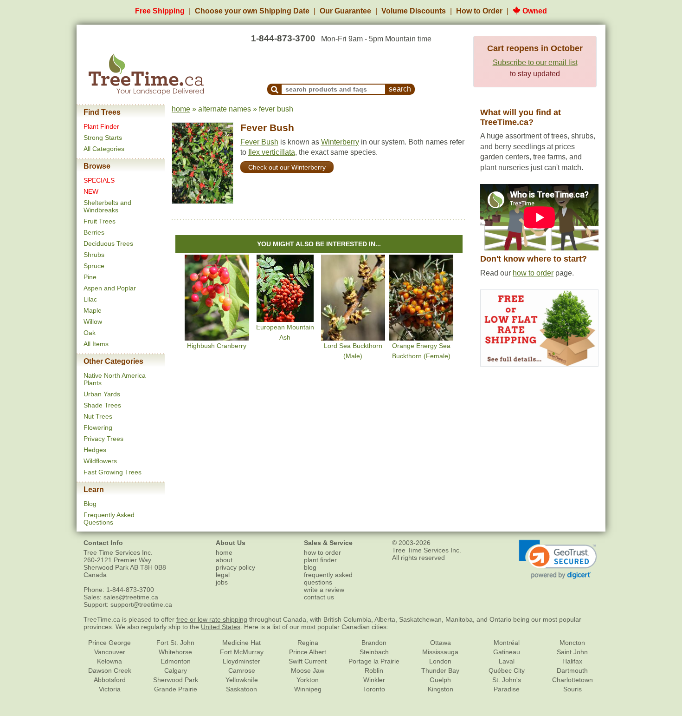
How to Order (479, 11)
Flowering (98, 427)
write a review (324, 589)
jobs (222, 582)
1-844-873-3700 (283, 38)
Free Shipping (160, 11)
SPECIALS (99, 180)
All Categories (104, 148)
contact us (319, 597)
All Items (96, 344)
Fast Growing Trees (113, 472)
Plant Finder (101, 126)
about (224, 560)
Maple (93, 310)
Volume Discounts (413, 11)
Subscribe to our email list (535, 62)
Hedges (95, 449)
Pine (90, 277)
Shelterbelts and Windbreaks (107, 206)
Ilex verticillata (271, 152)
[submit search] (274, 89)
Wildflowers (100, 461)
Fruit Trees (100, 221)
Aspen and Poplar (110, 288)
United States (220, 627)
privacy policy (235, 567)
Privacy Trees (103, 438)
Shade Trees (102, 405)
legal (223, 574)
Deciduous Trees (108, 243)
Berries (94, 232)
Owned (534, 11)
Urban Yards (102, 394)
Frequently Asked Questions (109, 518)
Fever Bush (267, 127)
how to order (533, 273)
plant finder (320, 560)
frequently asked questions (328, 578)
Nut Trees (98, 416)
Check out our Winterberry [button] (287, 167)
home (181, 109)
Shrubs (94, 254)
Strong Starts (103, 137)
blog (310, 567)
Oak (90, 332)
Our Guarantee (345, 11)
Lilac (90, 299)
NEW (91, 191)
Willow (93, 321)
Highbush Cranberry (216, 345)
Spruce (94, 265)
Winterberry (340, 142)
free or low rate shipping (211, 619)
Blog (90, 503)
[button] (557, 559)
